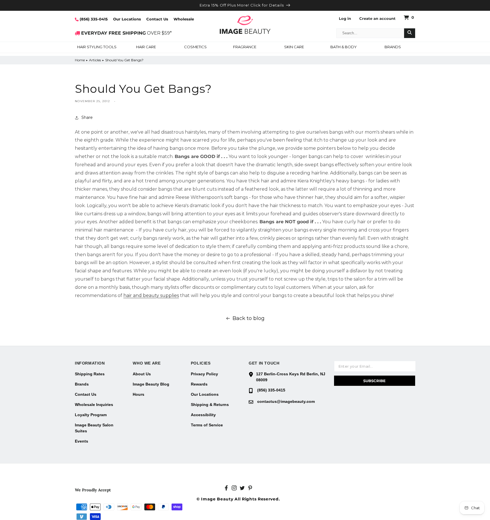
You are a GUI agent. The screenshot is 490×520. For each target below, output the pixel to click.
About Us (142, 374)
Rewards (199, 384)
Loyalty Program (91, 414)
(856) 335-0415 (93, 19)
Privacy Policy (204, 374)
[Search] (409, 33)
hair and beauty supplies (151, 295)
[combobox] (370, 33)
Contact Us (157, 19)
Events (81, 441)
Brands (82, 384)
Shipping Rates (90, 374)
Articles (95, 60)
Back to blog (249, 318)
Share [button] (87, 117)
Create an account (377, 18)
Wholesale (184, 19)
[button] (97, 47)
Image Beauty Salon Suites (94, 428)
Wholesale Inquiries (94, 404)
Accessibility (203, 414)
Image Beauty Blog (151, 384)
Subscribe (374, 380)
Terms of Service (207, 425)
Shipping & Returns (210, 404)
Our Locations (127, 19)
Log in (345, 18)
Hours (138, 394)
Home (80, 60)
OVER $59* (126, 33)
